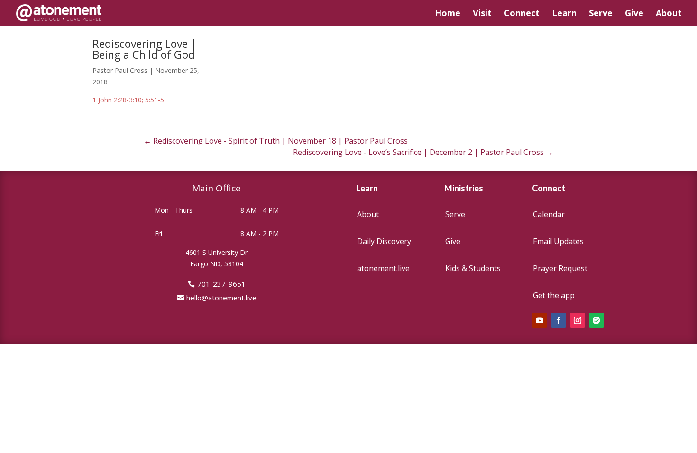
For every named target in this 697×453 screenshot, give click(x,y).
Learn (564, 13)
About (669, 13)
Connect (522, 13)
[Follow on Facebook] (558, 320)
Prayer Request (560, 268)
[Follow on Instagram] (577, 320)
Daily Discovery (384, 241)
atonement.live (383, 268)
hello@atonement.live (221, 297)
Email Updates (558, 241)
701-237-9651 (221, 284)
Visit (482, 13)
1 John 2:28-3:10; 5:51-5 (128, 99)
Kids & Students (473, 268)
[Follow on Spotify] (596, 320)
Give (634, 13)
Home (447, 13)
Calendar (549, 214)
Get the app (554, 295)
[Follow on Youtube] (539, 320)
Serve (601, 13)
